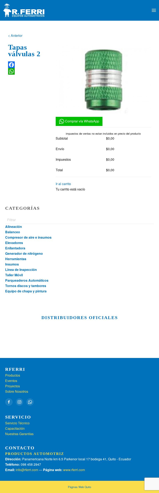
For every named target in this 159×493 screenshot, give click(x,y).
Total (59, 170)
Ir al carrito (63, 183)
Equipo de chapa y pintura (26, 291)
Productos (12, 375)
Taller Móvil (14, 275)
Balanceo (12, 232)
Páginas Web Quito (79, 487)
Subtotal (62, 138)
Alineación (13, 226)
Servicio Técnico (17, 423)
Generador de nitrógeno (24, 253)
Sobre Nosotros (16, 391)
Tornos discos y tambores (25, 285)
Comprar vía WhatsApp (81, 121)
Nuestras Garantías (19, 433)
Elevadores (14, 242)
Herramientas (15, 258)
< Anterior (15, 35)
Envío (60, 148)
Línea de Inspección (21, 269)
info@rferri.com (27, 469)
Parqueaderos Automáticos (26, 280)
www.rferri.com (74, 469)
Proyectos (12, 386)
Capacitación (15, 428)
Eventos (11, 380)
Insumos (12, 264)
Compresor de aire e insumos (28, 237)
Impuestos (63, 159)
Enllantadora (15, 248)
